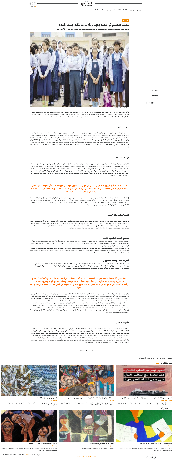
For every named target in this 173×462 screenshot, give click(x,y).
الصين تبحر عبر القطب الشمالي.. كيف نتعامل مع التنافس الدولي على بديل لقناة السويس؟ (145, 398)
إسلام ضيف (54, 400)
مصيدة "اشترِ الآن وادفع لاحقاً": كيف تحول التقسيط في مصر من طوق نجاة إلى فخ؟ (89, 398)
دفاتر (114, 10)
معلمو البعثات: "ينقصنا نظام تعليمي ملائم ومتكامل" (156, 443)
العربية (36, 6)
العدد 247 (162, 358)
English (32, 6)
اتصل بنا (88, 456)
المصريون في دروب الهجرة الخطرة (47, 398)
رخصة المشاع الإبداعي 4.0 (28, 454)
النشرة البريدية (80, 456)
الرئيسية (139, 10)
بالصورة (109, 10)
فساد (157, 358)
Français (34, 6)
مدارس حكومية (150, 358)
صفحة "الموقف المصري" (166, 400)
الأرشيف (95, 10)
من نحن (95, 456)
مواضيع (132, 10)
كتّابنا (101, 10)
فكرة (119, 10)
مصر (157, 363)
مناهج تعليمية (141, 358)
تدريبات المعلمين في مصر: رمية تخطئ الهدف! (43, 443)
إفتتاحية (125, 10)
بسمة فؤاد (154, 95)
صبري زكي (112, 400)
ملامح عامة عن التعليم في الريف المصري (102, 443)
